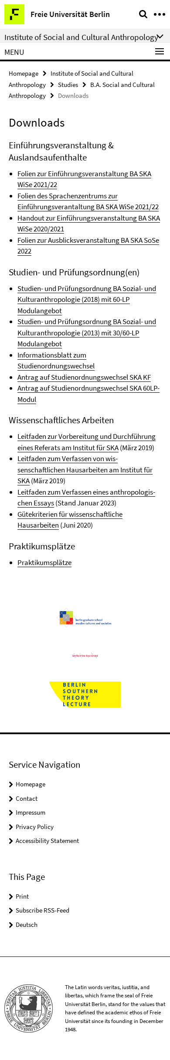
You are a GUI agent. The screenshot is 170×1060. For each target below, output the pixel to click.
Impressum (30, 812)
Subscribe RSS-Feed (42, 910)
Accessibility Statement (47, 840)
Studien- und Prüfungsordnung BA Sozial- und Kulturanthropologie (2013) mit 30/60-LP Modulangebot (86, 332)
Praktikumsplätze (44, 562)
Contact (26, 798)
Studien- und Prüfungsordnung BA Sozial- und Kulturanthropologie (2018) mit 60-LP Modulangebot (86, 299)
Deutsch (26, 924)
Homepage (23, 73)
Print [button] (22, 896)
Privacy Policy (35, 827)
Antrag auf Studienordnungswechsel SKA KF (84, 377)
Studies (68, 84)
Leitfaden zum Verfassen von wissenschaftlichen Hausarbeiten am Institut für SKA (85, 469)
